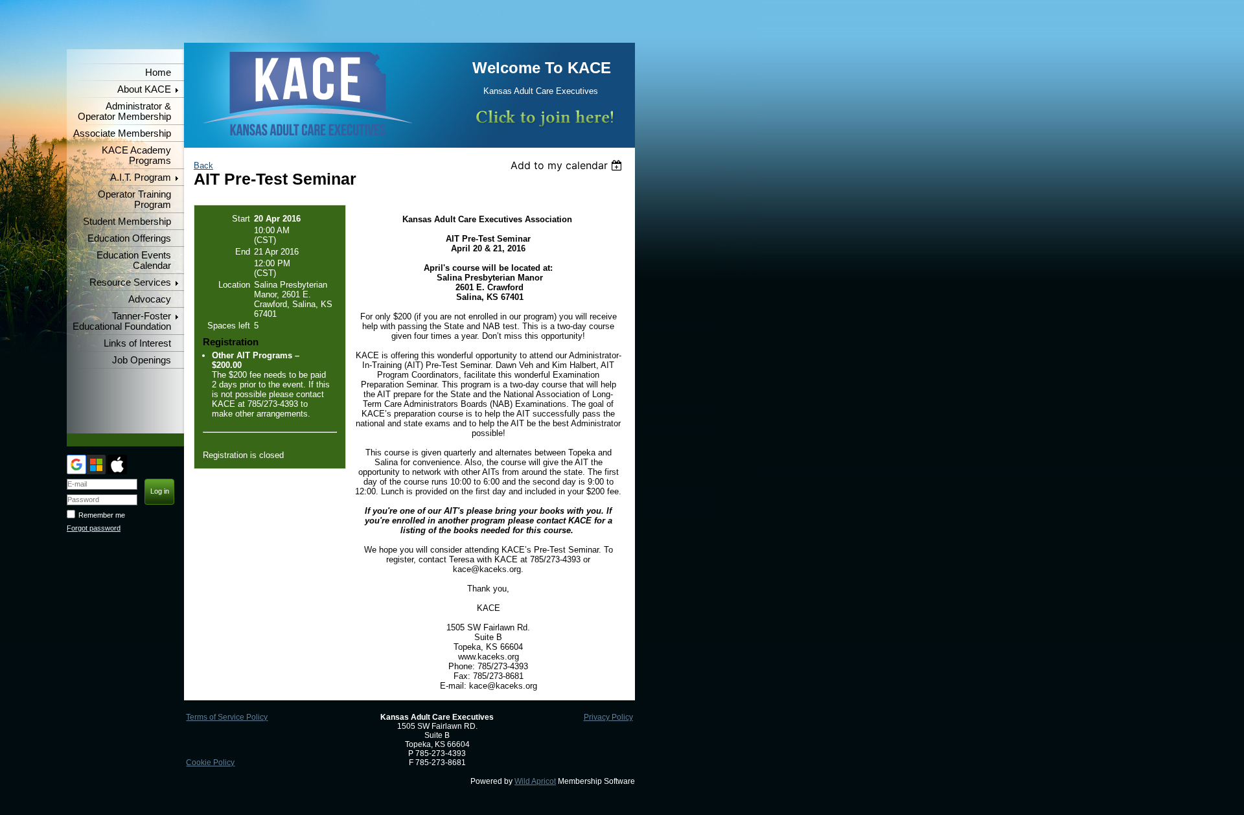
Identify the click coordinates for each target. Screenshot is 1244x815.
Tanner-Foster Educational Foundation (122, 321)
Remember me (101, 515)
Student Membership (127, 221)
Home (158, 72)
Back (203, 165)
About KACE (144, 89)
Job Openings (141, 360)
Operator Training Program (134, 199)
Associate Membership (122, 133)
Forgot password (94, 528)
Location (234, 285)
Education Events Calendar (134, 260)
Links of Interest (137, 343)
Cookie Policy (210, 762)
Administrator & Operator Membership (124, 111)
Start (241, 219)
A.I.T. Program (140, 177)
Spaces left (228, 325)
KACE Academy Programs (136, 155)
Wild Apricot (535, 781)
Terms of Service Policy (227, 717)
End (242, 252)
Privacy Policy (608, 717)
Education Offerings (129, 238)
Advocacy (149, 299)
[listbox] (568, 165)
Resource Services (130, 282)
